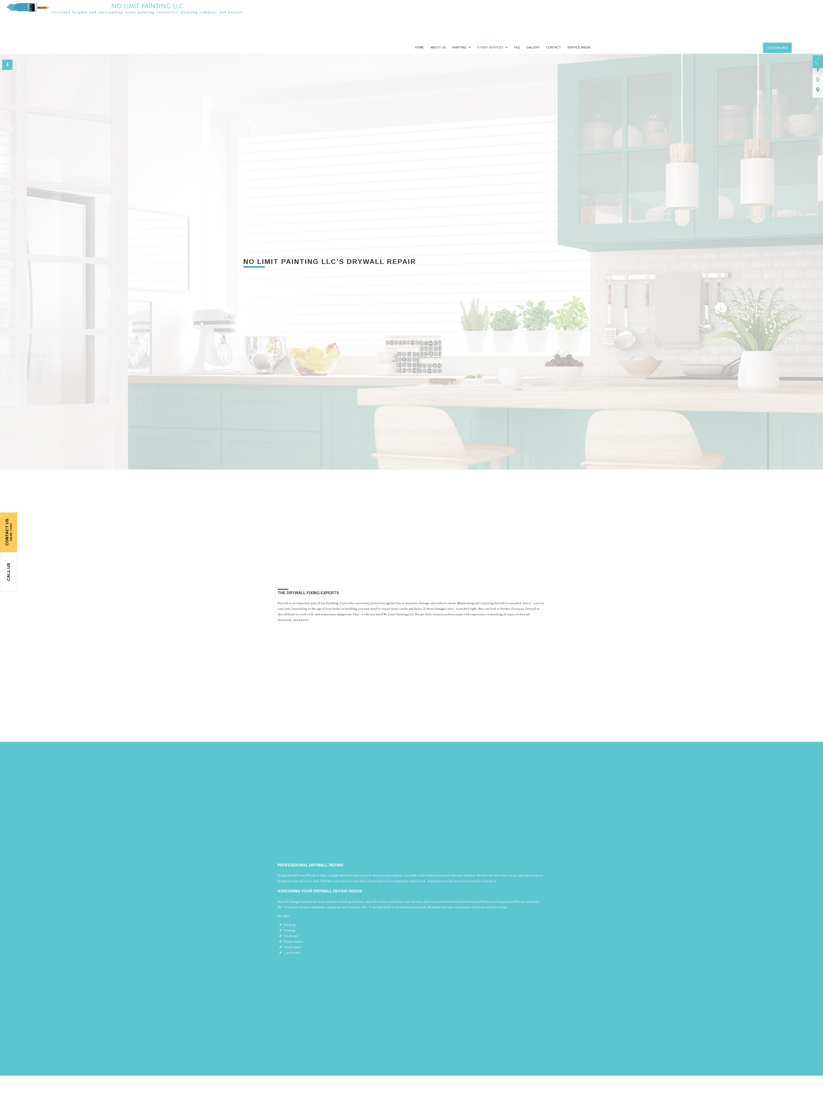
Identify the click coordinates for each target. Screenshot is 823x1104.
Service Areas (579, 49)
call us (8, 572)
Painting (459, 49)
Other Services (490, 49)
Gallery (533, 49)
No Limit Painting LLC (147, 6)
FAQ (517, 49)
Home (419, 49)
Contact (553, 49)
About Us (438, 49)
